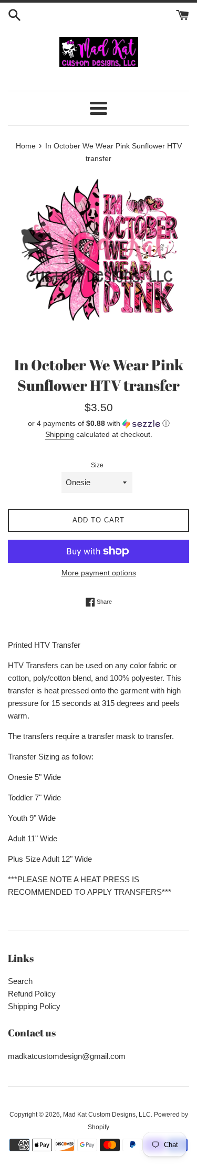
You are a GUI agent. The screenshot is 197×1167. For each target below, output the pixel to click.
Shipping (59, 434)
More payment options (98, 573)
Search (20, 981)
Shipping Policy (34, 1006)
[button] (98, 424)
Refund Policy (32, 993)
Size (97, 465)
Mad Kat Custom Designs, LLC (107, 1114)
